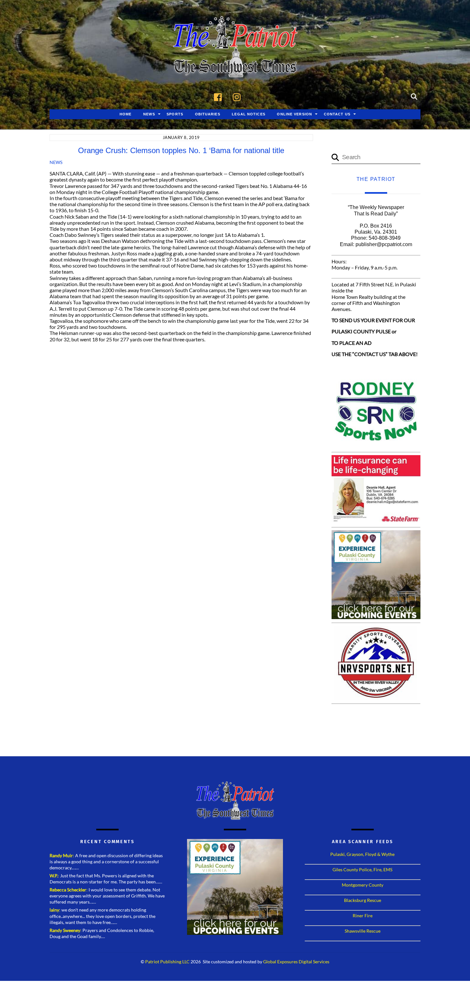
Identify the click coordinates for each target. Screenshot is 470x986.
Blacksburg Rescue (362, 900)
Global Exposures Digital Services (296, 961)
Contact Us (337, 114)
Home (125, 114)
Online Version (294, 114)
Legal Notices (248, 114)
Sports (175, 114)
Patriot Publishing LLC (167, 961)
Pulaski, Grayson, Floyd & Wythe (362, 854)
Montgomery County (362, 885)
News (149, 114)
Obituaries (207, 114)
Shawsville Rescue (362, 931)
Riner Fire (362, 915)
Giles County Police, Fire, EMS (362, 869)
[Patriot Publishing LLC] (235, 67)
